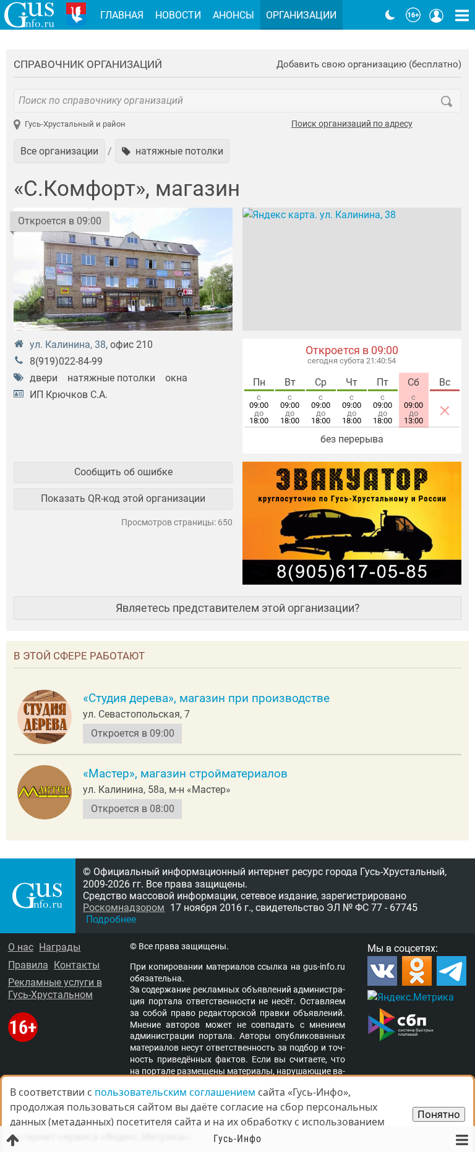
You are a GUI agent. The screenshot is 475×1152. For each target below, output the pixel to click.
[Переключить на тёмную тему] (390, 14)
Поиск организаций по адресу (352, 124)
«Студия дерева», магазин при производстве (206, 698)
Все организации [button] (59, 151)
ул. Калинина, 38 (68, 344)
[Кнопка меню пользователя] (437, 15)
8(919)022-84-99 (66, 361)
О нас (20, 947)
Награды (59, 947)
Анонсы (233, 15)
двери (44, 378)
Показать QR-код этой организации (123, 498)
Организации (301, 15)
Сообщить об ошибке (123, 472)
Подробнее (111, 919)
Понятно (438, 1114)
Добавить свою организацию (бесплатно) (368, 64)
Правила (28, 965)
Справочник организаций (88, 64)
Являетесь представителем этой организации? (238, 607)
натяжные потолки (111, 378)
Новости (178, 15)
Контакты (77, 965)
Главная (121, 15)
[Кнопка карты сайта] (462, 15)
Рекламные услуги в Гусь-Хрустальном (55, 988)
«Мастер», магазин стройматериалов (185, 774)
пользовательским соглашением (175, 1092)
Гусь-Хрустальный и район (75, 124)
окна (176, 378)
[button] (172, 151)
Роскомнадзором (124, 907)
